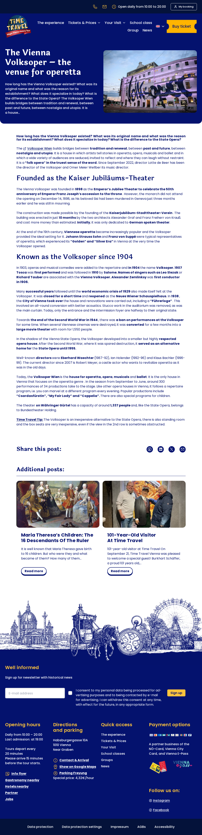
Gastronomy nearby (22, 780)
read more (35, 572)
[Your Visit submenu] (124, 23)
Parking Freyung (73, 773)
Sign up (176, 693)
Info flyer (18, 774)
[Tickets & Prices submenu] (99, 23)
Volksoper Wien (39, 148)
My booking (186, 6)
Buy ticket (181, 26)
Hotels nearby (17, 786)
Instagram (161, 800)
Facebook (161, 810)
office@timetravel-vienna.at (104, 6)
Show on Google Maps (77, 766)
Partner (11, 793)
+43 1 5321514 (95, 6)
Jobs (9, 799)
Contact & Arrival (74, 760)
